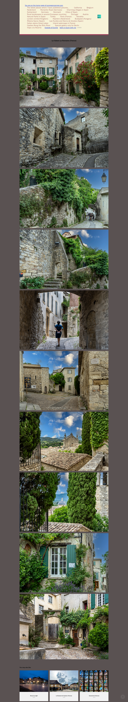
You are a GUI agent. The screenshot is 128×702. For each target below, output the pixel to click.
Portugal (74, 14)
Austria (85, 14)
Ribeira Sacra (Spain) (36, 21)
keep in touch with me (68, 28)
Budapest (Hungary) (83, 19)
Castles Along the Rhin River (38, 25)
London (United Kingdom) (37, 19)
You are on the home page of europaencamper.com (44, 5)
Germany (45, 12)
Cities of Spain (71, 12)
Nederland (31, 10)
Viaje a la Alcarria (34, 27)
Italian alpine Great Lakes (37, 23)
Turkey (53, 16)
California (78, 7)
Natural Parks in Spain (36, 16)
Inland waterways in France (64, 23)
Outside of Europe (51, 28)
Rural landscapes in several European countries (46, 14)
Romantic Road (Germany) (51, 10)
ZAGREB (79, 27)
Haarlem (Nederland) (61, 19)
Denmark (57, 12)
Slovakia (79, 16)
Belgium (90, 7)
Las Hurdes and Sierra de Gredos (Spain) (66, 21)
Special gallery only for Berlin (67, 25)
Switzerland (32, 12)
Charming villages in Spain (78, 10)
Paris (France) (66, 16)
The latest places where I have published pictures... (48, 7)
